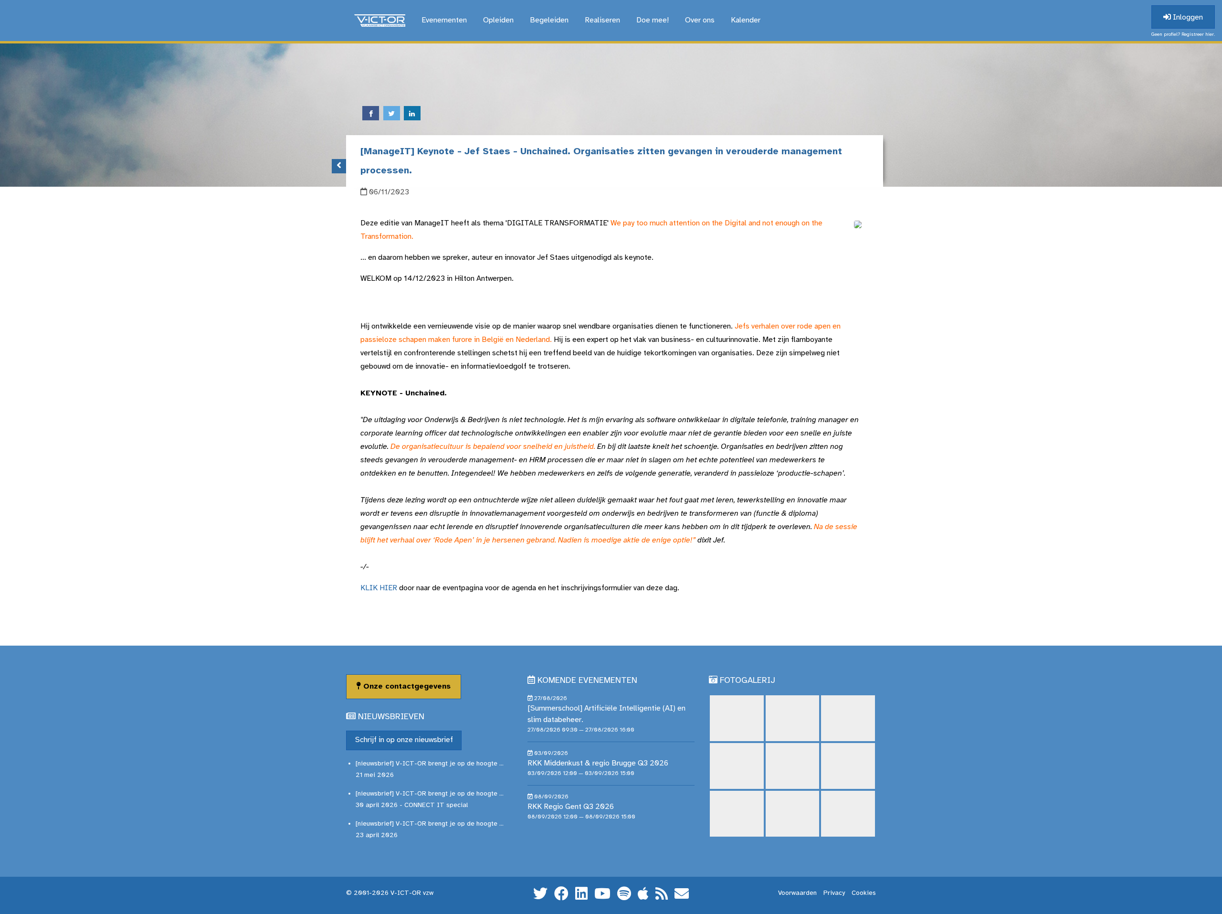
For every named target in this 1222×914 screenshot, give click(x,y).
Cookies (864, 893)
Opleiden (498, 20)
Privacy (834, 893)
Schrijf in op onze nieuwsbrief (404, 740)
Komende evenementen (587, 680)
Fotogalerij (747, 680)
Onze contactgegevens (406, 686)
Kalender (745, 20)
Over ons (700, 20)
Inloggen (1187, 17)
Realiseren (602, 20)
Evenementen (444, 20)
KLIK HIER (378, 588)
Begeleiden (549, 20)
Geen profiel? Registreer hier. (1183, 34)
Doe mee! (652, 20)
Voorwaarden (797, 893)
